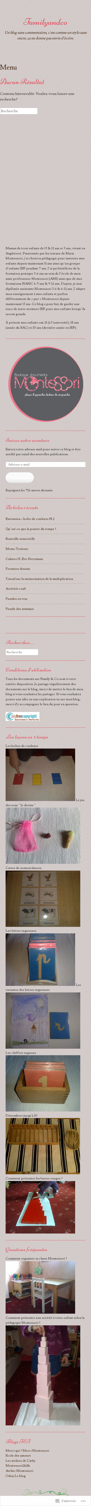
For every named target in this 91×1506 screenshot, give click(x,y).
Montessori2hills (18, 1465)
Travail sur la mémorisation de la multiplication (39, 579)
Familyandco (45, 22)
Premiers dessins (18, 569)
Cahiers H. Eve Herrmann (24, 559)
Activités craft (16, 588)
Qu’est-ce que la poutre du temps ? (31, 529)
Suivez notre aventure (27, 440)
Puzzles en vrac (17, 598)
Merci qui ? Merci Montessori (27, 1450)
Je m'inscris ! (19, 477)
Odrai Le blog (16, 1476)
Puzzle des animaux (20, 609)
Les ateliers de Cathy (20, 1460)
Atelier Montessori (19, 1471)
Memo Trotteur (17, 549)
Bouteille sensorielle (20, 539)
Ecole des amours (18, 1455)
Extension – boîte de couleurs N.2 (30, 519)
